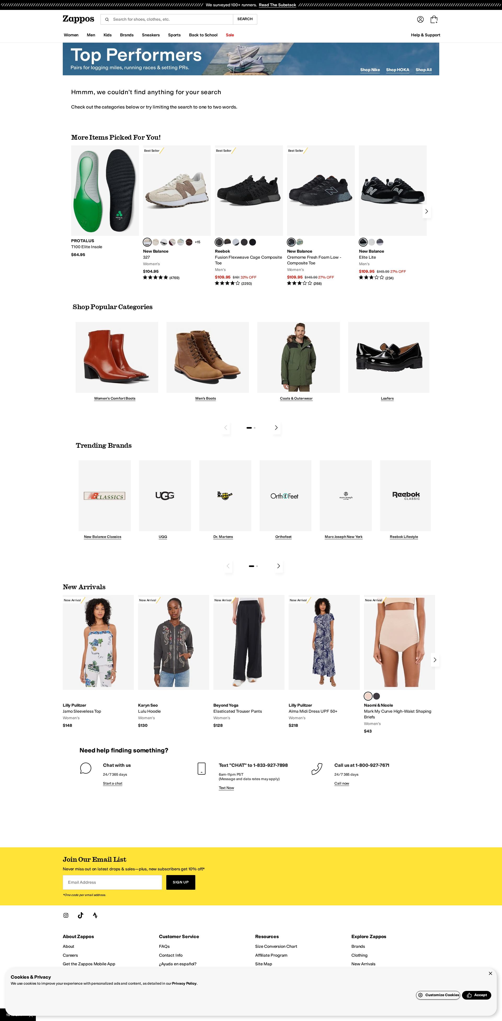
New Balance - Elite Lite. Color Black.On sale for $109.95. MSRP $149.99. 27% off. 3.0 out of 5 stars (393, 213)
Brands (358, 946)
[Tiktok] (80, 915)
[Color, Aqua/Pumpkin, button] (299, 242)
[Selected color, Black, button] (363, 242)
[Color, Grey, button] (380, 242)
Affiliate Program (271, 955)
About (68, 946)
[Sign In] (420, 19)
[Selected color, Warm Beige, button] (368, 696)
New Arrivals (363, 963)
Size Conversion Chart (276, 946)
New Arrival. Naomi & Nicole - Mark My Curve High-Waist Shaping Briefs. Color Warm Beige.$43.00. (399, 664)
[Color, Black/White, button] (252, 242)
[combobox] (166, 19)
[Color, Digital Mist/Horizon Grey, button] (164, 242)
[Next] (427, 211)
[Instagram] (66, 915)
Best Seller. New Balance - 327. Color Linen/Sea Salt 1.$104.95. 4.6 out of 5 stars (177, 213)
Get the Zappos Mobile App (89, 963)
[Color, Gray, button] (236, 242)
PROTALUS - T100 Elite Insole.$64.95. (105, 201)
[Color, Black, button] (376, 696)
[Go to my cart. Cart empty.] (434, 19)
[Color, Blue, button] (244, 242)
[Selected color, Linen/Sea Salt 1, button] (147, 242)
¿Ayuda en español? (178, 963)
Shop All (424, 69)
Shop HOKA (397, 69)
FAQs (164, 946)
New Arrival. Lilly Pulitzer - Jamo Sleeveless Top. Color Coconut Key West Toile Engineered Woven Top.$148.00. (98, 661)
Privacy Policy (184, 983)
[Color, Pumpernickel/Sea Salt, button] (189, 242)
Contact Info (170, 955)
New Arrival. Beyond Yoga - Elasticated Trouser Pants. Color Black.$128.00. (248, 661)
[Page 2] (254, 428)
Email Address (82, 882)
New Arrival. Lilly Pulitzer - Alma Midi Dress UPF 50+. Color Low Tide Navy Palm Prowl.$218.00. (324, 661)
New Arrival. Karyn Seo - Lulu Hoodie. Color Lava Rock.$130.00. (173, 661)
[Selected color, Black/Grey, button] (219, 242)
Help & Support (425, 34)
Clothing (359, 955)
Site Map (263, 963)
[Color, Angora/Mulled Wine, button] (172, 242)
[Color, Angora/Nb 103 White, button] (180, 242)
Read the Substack (277, 4)
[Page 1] (249, 428)
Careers (70, 955)
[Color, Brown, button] (227, 242)
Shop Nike (370, 69)
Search (245, 19)
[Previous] (225, 427)
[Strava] (95, 915)
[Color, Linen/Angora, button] (155, 242)
